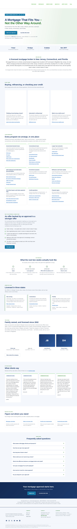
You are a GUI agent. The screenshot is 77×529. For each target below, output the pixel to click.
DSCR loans (31, 175)
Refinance (41, 4)
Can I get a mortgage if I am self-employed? (23, 465)
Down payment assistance (12, 202)
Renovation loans (55, 199)
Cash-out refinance (56, 181)
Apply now (31, 493)
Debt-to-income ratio (33, 199)
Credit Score (49, 4)
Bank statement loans (11, 176)
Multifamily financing (33, 179)
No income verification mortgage (13, 178)
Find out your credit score (58, 122)
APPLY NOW (64, 4)
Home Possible (32, 160)
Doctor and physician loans (58, 155)
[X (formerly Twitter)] (12, 521)
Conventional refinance (57, 175)
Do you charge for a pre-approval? (21, 474)
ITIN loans (8, 182)
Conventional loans (33, 154)
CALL (71, 4)
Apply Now (28, 516)
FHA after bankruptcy (11, 160)
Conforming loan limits (34, 163)
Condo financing (55, 195)
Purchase (33, 4)
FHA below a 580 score (34, 197)
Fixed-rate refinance (56, 177)
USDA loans (8, 156)
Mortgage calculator (10, 421)
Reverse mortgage (56, 182)
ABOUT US (57, 4)
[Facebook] (6, 521)
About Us (28, 512)
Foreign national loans (11, 184)
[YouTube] (17, 521)
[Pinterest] (14, 521)
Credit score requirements (34, 195)
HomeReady (31, 158)
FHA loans (8, 153)
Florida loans (55, 305)
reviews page (31, 370)
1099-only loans (9, 180)
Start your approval (11, 32)
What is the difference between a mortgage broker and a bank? (28, 461)
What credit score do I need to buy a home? (23, 456)
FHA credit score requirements (13, 158)
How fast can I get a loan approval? (21, 448)
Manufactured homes (56, 197)
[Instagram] (9, 521)
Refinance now (32, 122)
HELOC (53, 179)
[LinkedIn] (20, 521)
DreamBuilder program (11, 200)
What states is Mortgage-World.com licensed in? (24, 443)
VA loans (8, 154)
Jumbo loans (54, 151)
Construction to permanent (58, 201)
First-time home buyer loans (12, 198)
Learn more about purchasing (13, 122)
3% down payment (33, 156)
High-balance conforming (34, 162)
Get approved (9, 247)
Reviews (27, 514)
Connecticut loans (33, 303)
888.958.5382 (44, 515)
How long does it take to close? (20, 452)
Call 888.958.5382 (24, 32)
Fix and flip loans (32, 177)
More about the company (12, 355)
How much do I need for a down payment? (23, 470)
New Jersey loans (10, 303)
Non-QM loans (55, 153)
